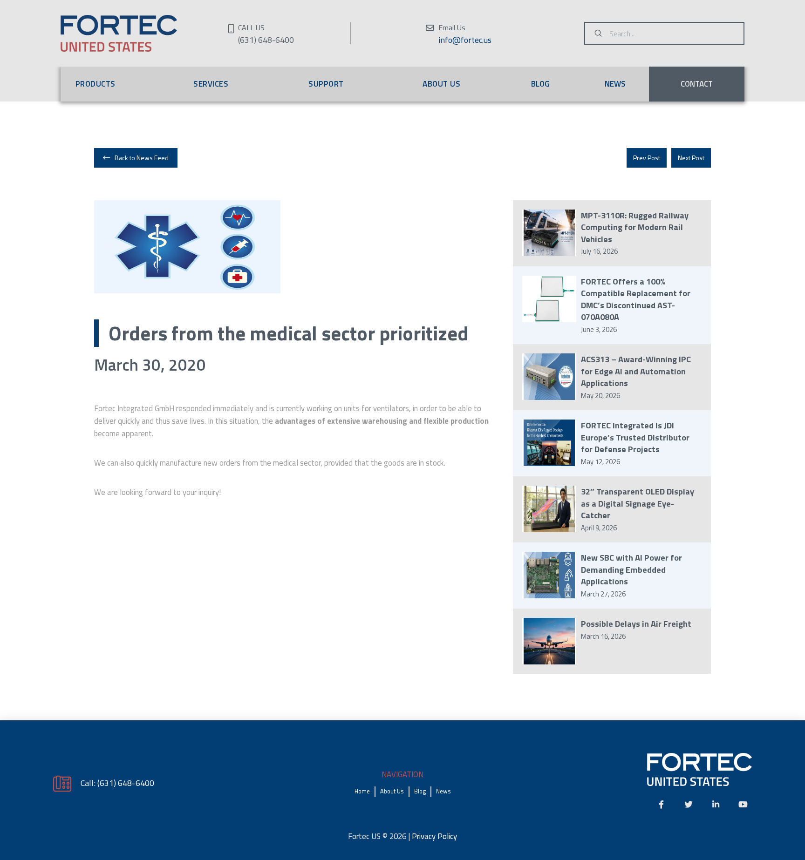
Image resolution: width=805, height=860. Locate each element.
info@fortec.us (464, 40)
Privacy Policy (434, 836)
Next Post (691, 158)
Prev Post (646, 158)
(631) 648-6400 (125, 782)
